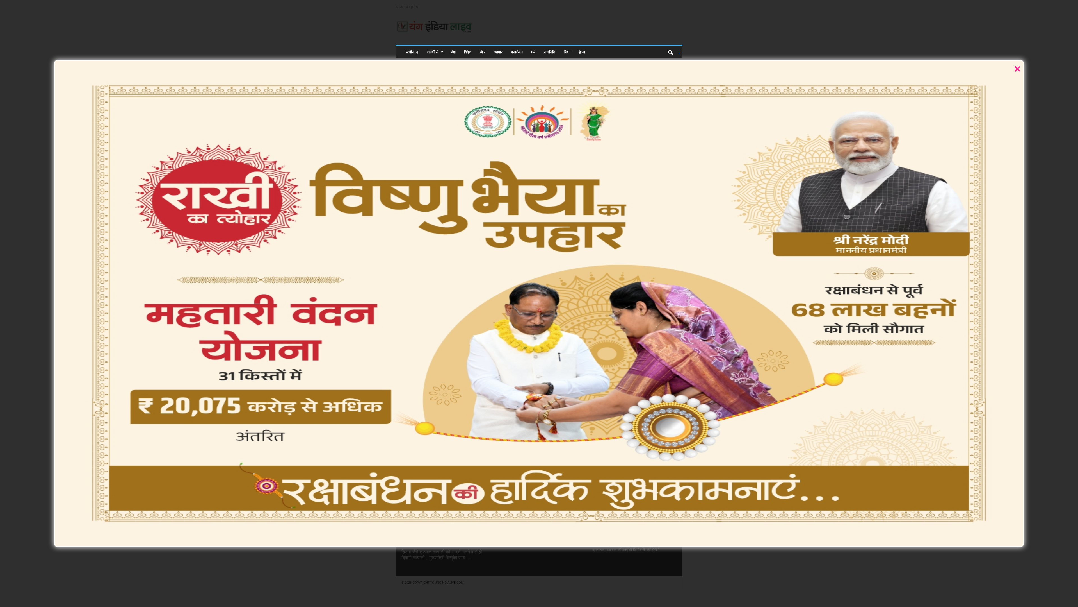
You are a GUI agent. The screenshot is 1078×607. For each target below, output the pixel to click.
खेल (482, 52)
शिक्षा (567, 52)
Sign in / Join (407, 7)
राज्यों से (432, 52)
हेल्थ (582, 52)
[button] (672, 52)
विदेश (467, 52)
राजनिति (549, 52)
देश (453, 52)
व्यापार (498, 52)
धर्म (533, 52)
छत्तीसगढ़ (412, 52)
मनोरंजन (517, 52)
